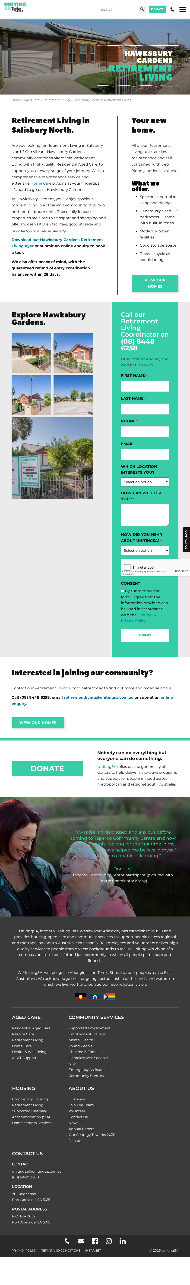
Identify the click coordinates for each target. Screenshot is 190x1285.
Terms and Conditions (61, 1250)
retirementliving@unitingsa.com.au (98, 697)
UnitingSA (106, 766)
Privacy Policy (24, 1250)
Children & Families (85, 1052)
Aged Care (32, 100)
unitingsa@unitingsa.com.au (37, 1171)
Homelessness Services (88, 1058)
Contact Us (78, 1117)
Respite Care (23, 1034)
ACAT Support (24, 1058)
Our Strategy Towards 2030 (92, 1134)
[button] (31, 353)
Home (16, 100)
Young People (81, 1046)
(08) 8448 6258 (138, 344)
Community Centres (86, 1075)
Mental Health (81, 1040)
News (73, 1123)
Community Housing (30, 1099)
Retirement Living (56, 100)
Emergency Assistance (88, 1069)
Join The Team (81, 1105)
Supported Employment (90, 1028)
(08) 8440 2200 (25, 1177)
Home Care (41, 183)
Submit (145, 635)
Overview (77, 1099)
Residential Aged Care (31, 1028)
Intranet (93, 1250)
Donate (157, 9)
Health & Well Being (29, 1052)
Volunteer (77, 1111)
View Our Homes (37, 723)
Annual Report (81, 1129)
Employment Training (87, 1034)
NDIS (73, 1064)
